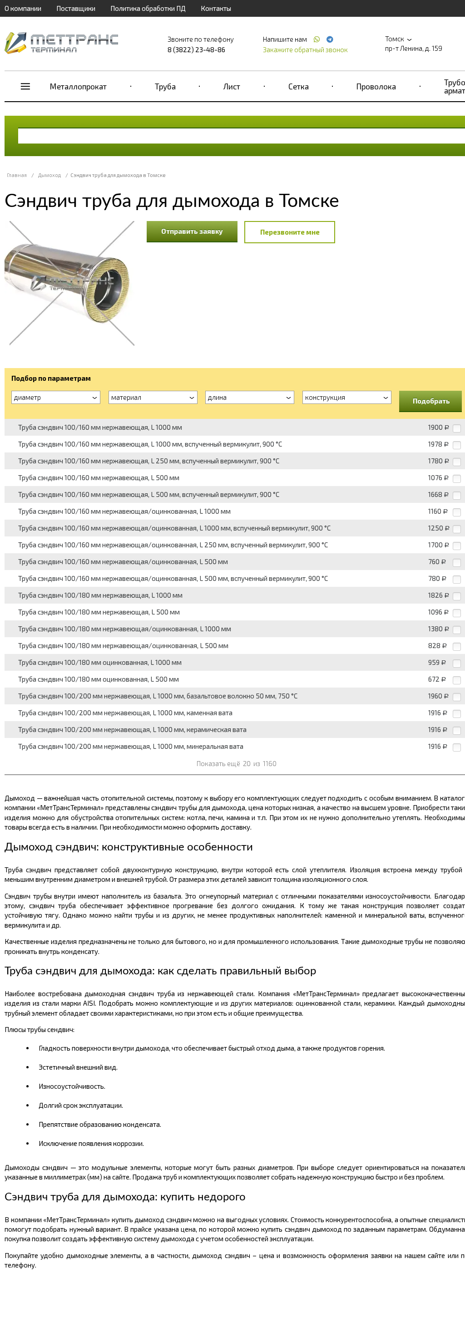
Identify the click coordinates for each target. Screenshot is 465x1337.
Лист (231, 86)
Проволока (376, 86)
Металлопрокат (78, 86)
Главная (17, 175)
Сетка (298, 86)
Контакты (216, 8)
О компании (23, 8)
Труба (165, 86)
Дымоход (49, 175)
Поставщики (75, 8)
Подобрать (431, 401)
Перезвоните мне (290, 232)
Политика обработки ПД (148, 8)
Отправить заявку (192, 231)
